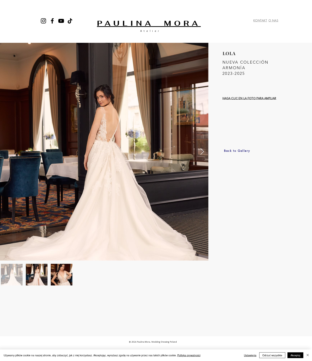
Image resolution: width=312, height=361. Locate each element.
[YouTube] (61, 20)
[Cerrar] (308, 355)
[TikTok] (69, 20)
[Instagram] (43, 20)
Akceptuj (295, 355)
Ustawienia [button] (250, 355)
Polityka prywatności (188, 355)
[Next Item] (202, 151)
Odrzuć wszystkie (272, 355)
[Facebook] (52, 20)
